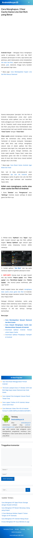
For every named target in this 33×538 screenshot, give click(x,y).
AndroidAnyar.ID (10, 2)
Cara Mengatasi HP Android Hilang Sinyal (15, 519)
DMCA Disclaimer (16, 532)
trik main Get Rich (7, 62)
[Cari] (28, 490)
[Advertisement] (16, 33)
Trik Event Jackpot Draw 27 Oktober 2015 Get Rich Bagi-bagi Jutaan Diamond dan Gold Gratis (17, 390)
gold (7, 65)
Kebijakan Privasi (8, 529)
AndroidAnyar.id (14, 535)
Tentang (22, 529)
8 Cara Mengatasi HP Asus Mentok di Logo (15, 522)
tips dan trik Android (19, 174)
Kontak (17, 529)
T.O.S (28, 529)
